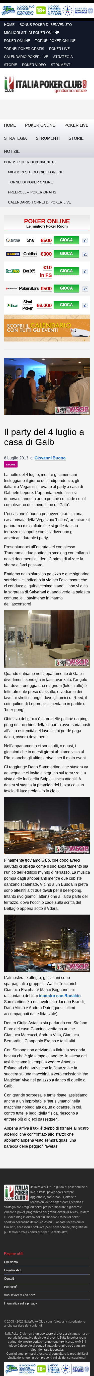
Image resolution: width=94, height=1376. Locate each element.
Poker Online (17, 41)
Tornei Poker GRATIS (24, 49)
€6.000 (44, 305)
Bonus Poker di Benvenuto (46, 25)
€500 (46, 240)
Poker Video (34, 65)
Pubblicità (11, 1287)
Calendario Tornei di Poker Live (39, 202)
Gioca (66, 240)
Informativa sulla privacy (20, 1303)
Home (9, 25)
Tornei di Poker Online (30, 182)
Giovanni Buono (50, 458)
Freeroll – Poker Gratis (32, 192)
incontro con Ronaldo (60, 996)
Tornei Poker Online (55, 41)
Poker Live (59, 49)
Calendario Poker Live (26, 57)
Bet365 (29, 271)
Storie (10, 65)
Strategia (63, 57)
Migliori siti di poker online (31, 33)
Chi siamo (11, 1262)
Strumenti (61, 65)
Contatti (9, 1278)
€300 (46, 254)
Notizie (12, 151)
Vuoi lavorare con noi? (19, 1295)
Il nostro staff (12, 1270)
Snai (30, 240)
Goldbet (30, 253)
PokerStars (29, 288)
